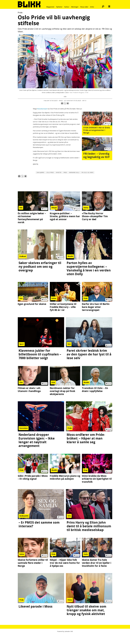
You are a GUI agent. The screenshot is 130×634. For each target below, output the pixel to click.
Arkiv (92, 7)
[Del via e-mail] (67, 103)
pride (65, 172)
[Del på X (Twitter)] (65, 103)
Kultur (66, 7)
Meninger (74, 7)
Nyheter (59, 7)
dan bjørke (40, 172)
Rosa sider (84, 7)
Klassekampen (42, 109)
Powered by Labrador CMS (65, 631)
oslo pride (50, 172)
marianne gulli (74, 172)
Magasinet (50, 7)
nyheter (58, 172)
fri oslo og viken (87, 172)
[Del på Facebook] (62, 103)
